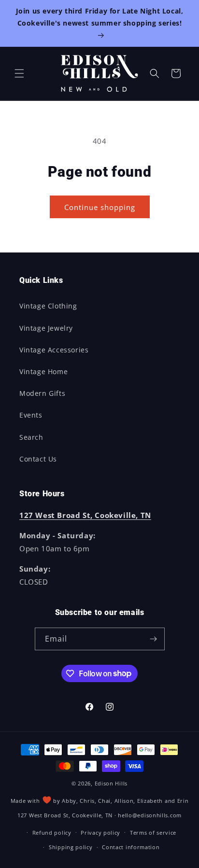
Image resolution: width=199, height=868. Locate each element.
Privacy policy (100, 832)
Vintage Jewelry (46, 328)
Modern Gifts (42, 393)
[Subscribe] (153, 639)
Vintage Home (43, 371)
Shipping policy (71, 847)
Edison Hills (111, 783)
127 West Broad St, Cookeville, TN (65, 815)
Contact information (130, 847)
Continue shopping (99, 207)
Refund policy (51, 832)
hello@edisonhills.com (150, 815)
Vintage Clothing (48, 305)
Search (31, 437)
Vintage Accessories (53, 349)
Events (31, 415)
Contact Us (38, 458)
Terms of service (153, 832)
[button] (19, 73)
